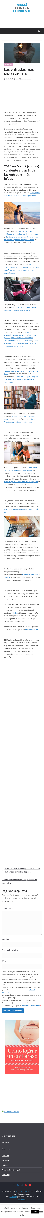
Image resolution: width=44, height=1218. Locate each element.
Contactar (5, 1175)
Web (4, 961)
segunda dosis (9, 273)
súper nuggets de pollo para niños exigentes (21, 482)
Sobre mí (5, 1156)
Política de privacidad (31, 1006)
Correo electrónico (10, 950)
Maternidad (8, 64)
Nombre (6, 939)
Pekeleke (15, 613)
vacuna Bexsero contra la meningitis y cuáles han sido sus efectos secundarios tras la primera (21, 267)
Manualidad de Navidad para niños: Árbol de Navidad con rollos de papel (22, 870)
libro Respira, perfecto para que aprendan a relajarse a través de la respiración (21, 379)
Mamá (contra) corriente (23, 79)
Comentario (7, 908)
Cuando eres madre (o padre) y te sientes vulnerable (19, 881)
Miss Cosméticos (31, 629)
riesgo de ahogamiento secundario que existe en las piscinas (20, 335)
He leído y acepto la (23, 1006)
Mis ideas (5, 1160)
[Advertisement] (21, 95)
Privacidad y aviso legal (11, 1170)
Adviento (34, 575)
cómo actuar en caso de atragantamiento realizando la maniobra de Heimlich (21, 343)
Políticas (5, 1165)
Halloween (26, 575)
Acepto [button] (35, 1212)
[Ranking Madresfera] (10, 1112)
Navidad (7, 577)
